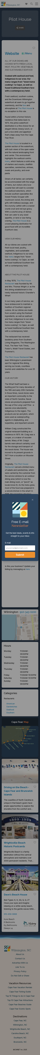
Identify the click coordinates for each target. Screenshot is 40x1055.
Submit (20, 554)
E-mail (8, 543)
